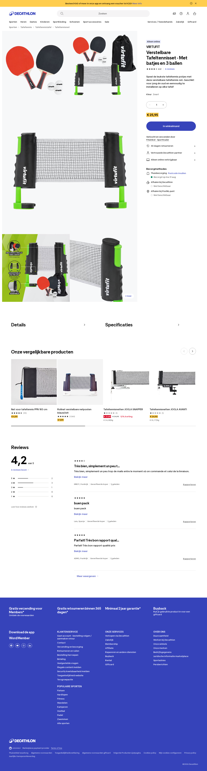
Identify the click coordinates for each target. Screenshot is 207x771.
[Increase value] (163, 104)
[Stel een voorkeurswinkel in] (174, 13)
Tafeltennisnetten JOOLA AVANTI (168, 409)
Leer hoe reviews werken (22, 507)
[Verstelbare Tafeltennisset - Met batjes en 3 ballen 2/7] (36, 65)
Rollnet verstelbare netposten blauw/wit (74, 411)
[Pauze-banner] (191, 3)
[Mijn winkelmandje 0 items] (194, 13)
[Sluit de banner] (195, 3)
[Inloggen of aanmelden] (187, 13)
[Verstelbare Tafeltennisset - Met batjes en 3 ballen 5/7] (103, 268)
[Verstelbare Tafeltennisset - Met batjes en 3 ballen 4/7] (36, 268)
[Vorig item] (184, 351)
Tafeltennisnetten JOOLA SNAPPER (123, 409)
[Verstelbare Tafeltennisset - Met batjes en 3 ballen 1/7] (103, 65)
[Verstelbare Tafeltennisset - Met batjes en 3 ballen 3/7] (69, 166)
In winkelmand (171, 126)
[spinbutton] (156, 105)
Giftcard (192, 22)
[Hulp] (181, 13)
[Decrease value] (149, 104)
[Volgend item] (192, 351)
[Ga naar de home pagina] (22, 14)
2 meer (128, 296)
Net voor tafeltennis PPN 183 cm (29, 409)
